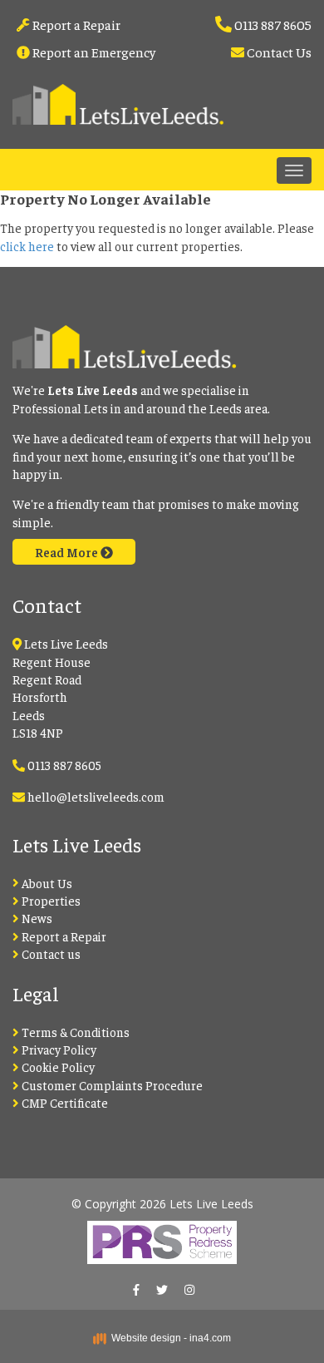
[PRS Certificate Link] (162, 1237)
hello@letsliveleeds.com (95, 796)
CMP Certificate (63, 1102)
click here (27, 246)
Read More (68, 552)
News (35, 918)
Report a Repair (75, 24)
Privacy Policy (57, 1049)
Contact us (50, 953)
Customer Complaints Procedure (111, 1085)
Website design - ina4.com (168, 1338)
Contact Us (278, 51)
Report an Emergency (92, 51)
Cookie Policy (57, 1066)
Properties (50, 900)
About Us (45, 883)
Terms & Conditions (74, 1032)
